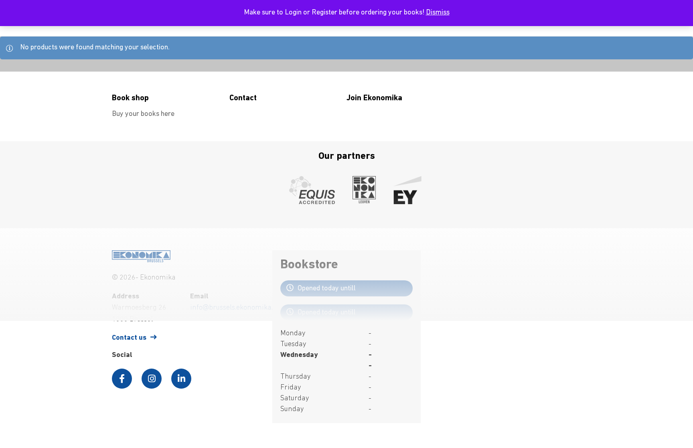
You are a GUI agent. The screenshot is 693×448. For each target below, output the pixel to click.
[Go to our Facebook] (122, 379)
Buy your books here (143, 114)
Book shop (130, 98)
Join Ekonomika (374, 98)
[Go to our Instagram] (152, 379)
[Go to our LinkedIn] (181, 379)
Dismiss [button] (438, 12)
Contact (243, 98)
